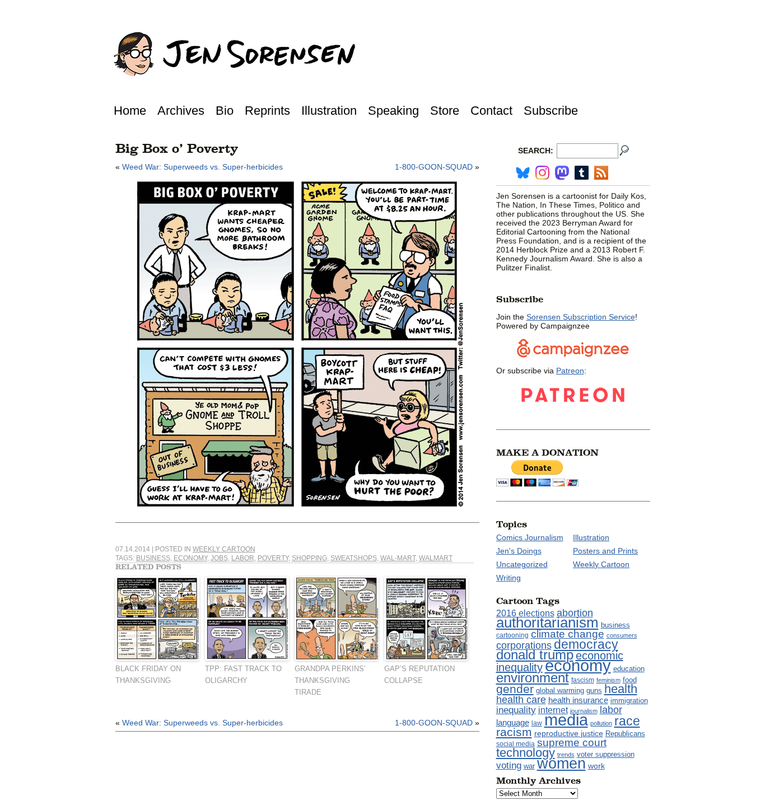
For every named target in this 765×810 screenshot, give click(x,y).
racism (514, 732)
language (512, 722)
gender (515, 688)
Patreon (570, 370)
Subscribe (551, 111)
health (620, 689)
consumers (622, 635)
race (627, 721)
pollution (601, 723)
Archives (180, 111)
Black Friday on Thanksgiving (148, 674)
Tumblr (582, 173)
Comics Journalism (529, 537)
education (629, 668)
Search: (535, 150)
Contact (491, 111)
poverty (273, 558)
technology (525, 753)
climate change (567, 634)
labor (242, 558)
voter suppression (606, 755)
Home (130, 111)
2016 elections (525, 613)
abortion (575, 613)
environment (532, 677)
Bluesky (523, 173)
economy (190, 558)
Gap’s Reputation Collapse (419, 674)
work (596, 765)
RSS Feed (601, 173)
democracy (586, 644)
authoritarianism (547, 622)
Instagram (542, 173)
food (630, 680)
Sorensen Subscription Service (580, 316)
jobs (219, 558)
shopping (309, 558)
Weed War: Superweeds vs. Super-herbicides (202, 166)
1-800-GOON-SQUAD (434, 166)
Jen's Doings (519, 550)
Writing (508, 577)
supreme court (572, 742)
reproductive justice (568, 733)
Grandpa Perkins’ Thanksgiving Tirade (330, 680)
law (536, 723)
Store (444, 111)
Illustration (329, 111)
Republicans (625, 733)
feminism (608, 680)
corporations (524, 645)
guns (594, 691)
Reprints (267, 111)
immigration (629, 700)
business (153, 558)
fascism (582, 680)
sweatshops (353, 558)
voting (508, 765)
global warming (560, 691)
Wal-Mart (398, 558)
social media (515, 744)
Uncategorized (522, 564)
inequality (516, 709)
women (561, 763)
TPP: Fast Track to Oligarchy (243, 674)
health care (521, 699)
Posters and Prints (605, 550)
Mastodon (562, 173)
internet (553, 710)
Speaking (393, 111)
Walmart (436, 558)
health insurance (578, 700)
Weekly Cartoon (224, 549)
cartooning (512, 635)
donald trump (534, 654)
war (529, 766)
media (566, 720)
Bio (225, 111)
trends (566, 754)
